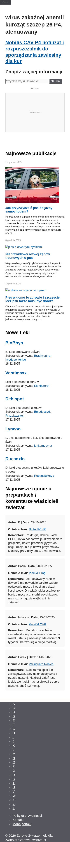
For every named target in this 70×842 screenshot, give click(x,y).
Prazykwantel (14, 450)
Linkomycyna (43, 480)
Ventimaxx (16, 407)
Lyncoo (13, 463)
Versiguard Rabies (41, 698)
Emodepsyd (42, 446)
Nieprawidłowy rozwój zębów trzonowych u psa (27, 290)
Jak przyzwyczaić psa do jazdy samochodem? (28, 244)
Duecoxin (15, 493)
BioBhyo (14, 377)
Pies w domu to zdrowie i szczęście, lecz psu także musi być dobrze (32, 333)
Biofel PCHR (37, 563)
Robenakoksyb (44, 510)
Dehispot (14, 433)
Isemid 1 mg (37, 607)
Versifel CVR (37, 658)
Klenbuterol (41, 420)
